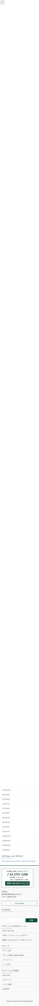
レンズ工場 (6, 964)
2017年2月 (6, 827)
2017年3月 (6, 822)
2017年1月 (6, 831)
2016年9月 (6, 850)
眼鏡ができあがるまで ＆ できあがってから (17, 940)
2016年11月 (6, 841)
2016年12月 (6, 836)
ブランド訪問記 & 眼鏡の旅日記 (13, 955)
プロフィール (6, 980)
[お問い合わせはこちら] (17, 878)
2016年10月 (6, 845)
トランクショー (7, 960)
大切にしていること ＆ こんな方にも (15, 935)
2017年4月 (6, 818)
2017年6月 (6, 808)
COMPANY (6, 989)
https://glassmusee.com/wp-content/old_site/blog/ (18, 861)
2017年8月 (6, 799)
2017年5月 (6, 813)
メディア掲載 (6, 984)
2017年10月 (6, 790)
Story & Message (8, 931)
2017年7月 (6, 804)
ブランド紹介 (6, 950)
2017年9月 (6, 795)
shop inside (6, 975)
